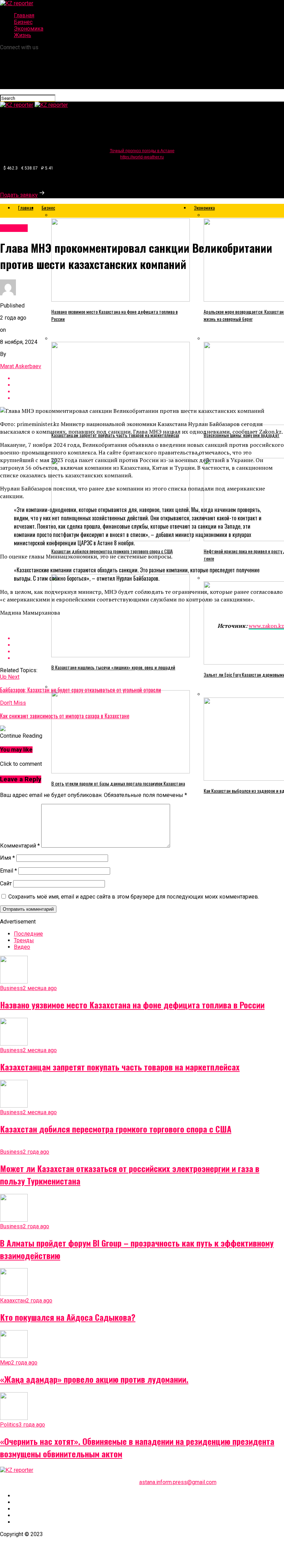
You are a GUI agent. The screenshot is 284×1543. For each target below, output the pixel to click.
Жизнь (22, 35)
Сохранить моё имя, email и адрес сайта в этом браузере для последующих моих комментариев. (133, 896)
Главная (24, 15)
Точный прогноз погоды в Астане (142, 150)
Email (8, 870)
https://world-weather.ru (142, 157)
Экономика (28, 28)
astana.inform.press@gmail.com (177, 1482)
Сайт (6, 883)
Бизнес (23, 22)
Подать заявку (19, 195)
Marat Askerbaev (20, 366)
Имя (7, 858)
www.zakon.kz (266, 626)
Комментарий (20, 845)
